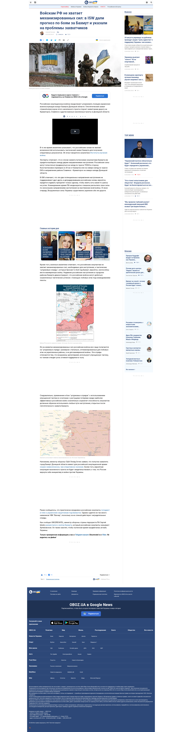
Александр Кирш (130, 342)
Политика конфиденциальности (123, 591)
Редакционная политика (52, 579)
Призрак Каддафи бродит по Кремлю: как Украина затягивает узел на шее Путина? (133, 258)
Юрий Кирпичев (130, 353)
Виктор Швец (129, 262)
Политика (49, 630)
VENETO (102, 6)
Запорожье (72, 636)
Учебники (61, 648)
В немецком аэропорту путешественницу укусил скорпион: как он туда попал (134, 77)
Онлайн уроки (74, 648)
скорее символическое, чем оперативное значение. (62, 467)
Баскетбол (63, 642)
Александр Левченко (131, 363)
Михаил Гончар (130, 288)
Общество (131, 630)
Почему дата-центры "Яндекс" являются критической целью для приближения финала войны (134, 271)
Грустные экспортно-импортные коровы (133, 349)
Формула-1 (94, 642)
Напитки (63, 660)
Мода (82, 678)
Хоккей (74, 642)
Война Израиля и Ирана (90, 6)
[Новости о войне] (96, 579)
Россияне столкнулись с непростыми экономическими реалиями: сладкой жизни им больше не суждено (135, 325)
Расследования (100, 630)
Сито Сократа (129, 329)
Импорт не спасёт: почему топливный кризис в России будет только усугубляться (135, 283)
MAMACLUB (70, 672)
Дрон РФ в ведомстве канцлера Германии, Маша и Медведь (134, 337)
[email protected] (50, 718)
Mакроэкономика (72, 666)
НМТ (101, 648)
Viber (104, 535)
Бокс (83, 642)
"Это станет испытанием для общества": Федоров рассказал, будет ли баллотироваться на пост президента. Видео (138, 182)
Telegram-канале (82, 535)
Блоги (113, 630)
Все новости (148, 630)
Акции (79, 654)
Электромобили (67, 654)
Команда (74, 591)
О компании (53, 591)
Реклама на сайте (55, 594)
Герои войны (65, 6)
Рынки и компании (55, 666)
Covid (81, 672)
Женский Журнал (95, 678)
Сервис (89, 654)
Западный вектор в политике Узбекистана (134, 360)
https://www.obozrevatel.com (92, 686)
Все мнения (130, 369)
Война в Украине (76, 6)
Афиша (52, 678)
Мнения (128, 251)
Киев (51, 636)
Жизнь (80, 630)
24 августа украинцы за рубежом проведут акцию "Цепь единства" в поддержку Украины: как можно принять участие (139, 40)
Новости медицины (56, 672)
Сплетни (62, 678)
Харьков (61, 636)
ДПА (85, 648)
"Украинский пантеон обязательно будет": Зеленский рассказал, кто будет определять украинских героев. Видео (138, 163)
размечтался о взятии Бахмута (58, 525)
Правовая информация (99, 591)
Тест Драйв (53, 654)
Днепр (83, 636)
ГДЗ (51, 648)
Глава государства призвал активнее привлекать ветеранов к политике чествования (136, 170)
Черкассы (94, 636)
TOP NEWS (129, 135)
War (58, 32)
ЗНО (93, 648)
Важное (128, 12)
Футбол (52, 642)
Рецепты (52, 660)
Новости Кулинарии (78, 660)
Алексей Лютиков (50, 32)
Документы (74, 594)
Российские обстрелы (114, 6)
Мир (63, 630)
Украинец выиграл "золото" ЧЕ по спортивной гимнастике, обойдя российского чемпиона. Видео (134, 59)
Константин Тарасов (131, 275)
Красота (73, 678)
